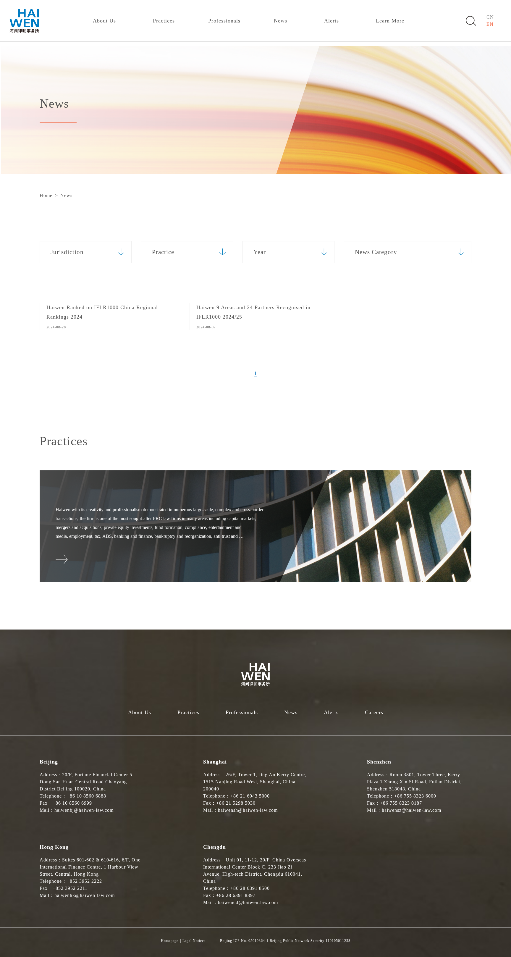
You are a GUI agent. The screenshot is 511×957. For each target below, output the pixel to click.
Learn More (390, 21)
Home (46, 195)
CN (490, 17)
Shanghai (215, 762)
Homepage (169, 941)
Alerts (331, 21)
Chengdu (214, 847)
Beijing (49, 762)
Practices (164, 21)
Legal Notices (194, 941)
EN (490, 24)
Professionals (224, 21)
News (280, 21)
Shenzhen (379, 762)
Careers (374, 712)
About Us (104, 21)
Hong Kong (54, 847)
